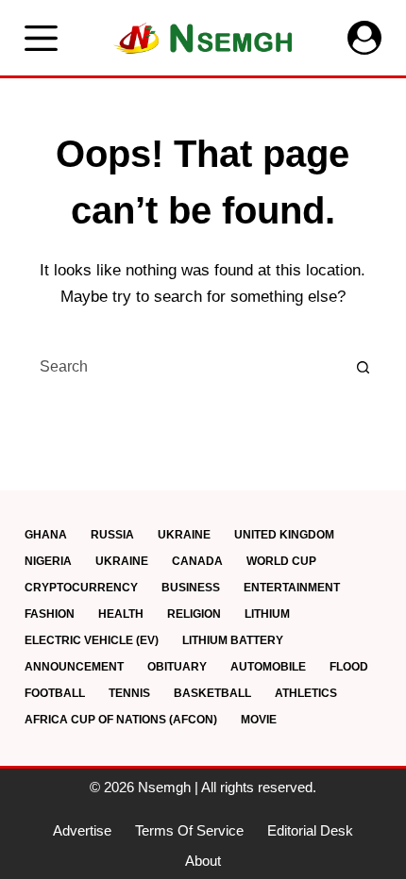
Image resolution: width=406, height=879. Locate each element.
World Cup (281, 561)
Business (190, 587)
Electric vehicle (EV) (92, 640)
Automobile (268, 666)
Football (55, 693)
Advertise (82, 830)
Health (121, 614)
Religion (194, 614)
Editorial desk (310, 830)
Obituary (177, 666)
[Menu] (41, 38)
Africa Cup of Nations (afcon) (121, 719)
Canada (197, 561)
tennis (129, 693)
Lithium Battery (232, 640)
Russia (112, 534)
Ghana (46, 534)
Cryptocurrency (81, 587)
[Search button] (363, 367)
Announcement (74, 666)
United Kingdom (284, 534)
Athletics (306, 693)
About (203, 861)
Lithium (267, 614)
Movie (259, 719)
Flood (349, 666)
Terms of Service (189, 830)
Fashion (50, 614)
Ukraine (184, 534)
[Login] (364, 38)
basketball (212, 693)
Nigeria (48, 561)
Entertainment (292, 587)
